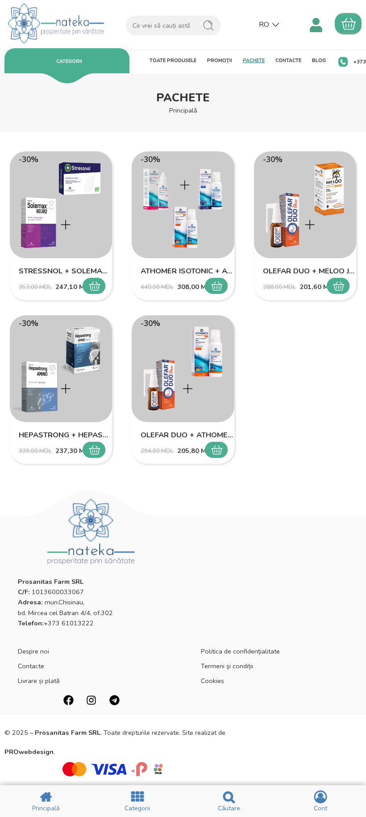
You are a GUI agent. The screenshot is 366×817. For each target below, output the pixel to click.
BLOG (319, 60)
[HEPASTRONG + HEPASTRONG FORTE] (61, 368)
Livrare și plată (39, 680)
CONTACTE (288, 60)
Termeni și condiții (227, 666)
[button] (97, 286)
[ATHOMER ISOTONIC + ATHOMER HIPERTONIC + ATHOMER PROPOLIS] (183, 204)
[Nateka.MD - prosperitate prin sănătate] (56, 23)
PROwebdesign (29, 751)
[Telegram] (114, 700)
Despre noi (33, 651)
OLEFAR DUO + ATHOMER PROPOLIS (187, 435)
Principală (183, 110)
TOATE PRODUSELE (173, 60)
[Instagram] (91, 700)
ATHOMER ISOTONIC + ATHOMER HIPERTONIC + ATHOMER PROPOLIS (187, 271)
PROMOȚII (219, 60)
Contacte (31, 666)
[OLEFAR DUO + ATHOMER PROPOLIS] (183, 368)
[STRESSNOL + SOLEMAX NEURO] (61, 204)
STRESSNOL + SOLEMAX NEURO (65, 271)
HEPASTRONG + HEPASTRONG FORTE (65, 435)
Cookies (212, 680)
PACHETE (254, 60)
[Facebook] (68, 700)
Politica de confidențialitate (240, 651)
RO (264, 24)
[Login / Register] (316, 23)
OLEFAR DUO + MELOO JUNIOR (309, 271)
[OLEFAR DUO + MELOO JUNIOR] (305, 204)
